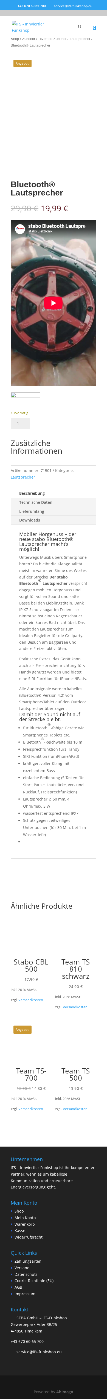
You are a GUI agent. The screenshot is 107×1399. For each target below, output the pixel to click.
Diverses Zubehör (52, 39)
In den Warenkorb (65, 424)
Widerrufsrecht (29, 1237)
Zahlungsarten (28, 1261)
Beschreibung (32, 493)
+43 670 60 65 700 (27, 1341)
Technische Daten (35, 502)
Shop (15, 39)
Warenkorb (25, 1224)
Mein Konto (25, 1217)
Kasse (20, 1230)
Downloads (29, 520)
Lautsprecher (80, 39)
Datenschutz (26, 1274)
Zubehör (28, 39)
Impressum (25, 1293)
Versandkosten (30, 1000)
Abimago (64, 1391)
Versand (22, 1267)
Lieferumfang (31, 511)
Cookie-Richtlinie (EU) (34, 1280)
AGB (18, 1287)
